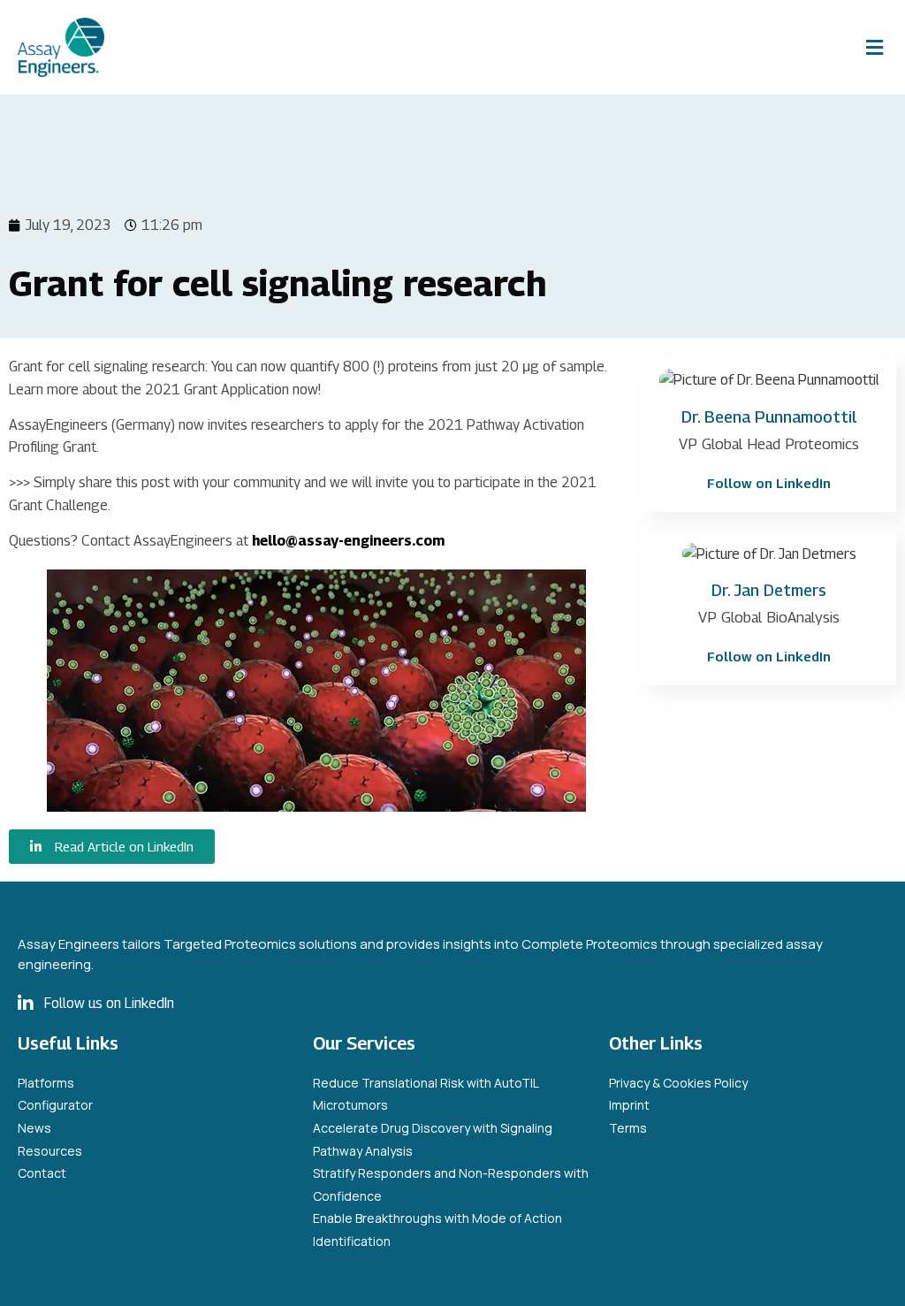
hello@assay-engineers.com (348, 540)
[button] (874, 47)
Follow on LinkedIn (769, 483)
